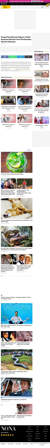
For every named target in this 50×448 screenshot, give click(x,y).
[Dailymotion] (42, 7)
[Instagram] (43, 6)
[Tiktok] (8, 435)
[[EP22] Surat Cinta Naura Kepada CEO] (24, 118)
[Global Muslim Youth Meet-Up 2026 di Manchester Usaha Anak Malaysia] (8, 100)
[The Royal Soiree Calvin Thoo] (41, 120)
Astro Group (42, 444)
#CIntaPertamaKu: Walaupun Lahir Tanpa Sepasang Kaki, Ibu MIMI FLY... (41, 110)
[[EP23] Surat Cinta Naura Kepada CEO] (8, 118)
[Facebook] (42, 6)
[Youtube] (10, 435)
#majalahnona (22, 70)
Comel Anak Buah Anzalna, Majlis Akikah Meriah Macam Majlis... (42, 64)
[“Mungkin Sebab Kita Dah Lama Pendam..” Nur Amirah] (41, 74)
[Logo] (3, 4)
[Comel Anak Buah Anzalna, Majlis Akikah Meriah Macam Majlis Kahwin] (41, 57)
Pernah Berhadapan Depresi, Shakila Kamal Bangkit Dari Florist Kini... (25, 108)
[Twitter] (45, 6)
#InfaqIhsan (12, 69)
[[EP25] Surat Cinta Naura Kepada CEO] (8, 83)
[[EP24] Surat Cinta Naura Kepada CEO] (24, 83)
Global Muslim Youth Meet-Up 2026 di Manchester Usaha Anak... (8, 108)
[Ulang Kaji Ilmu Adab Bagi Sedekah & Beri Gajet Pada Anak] (41, 88)
